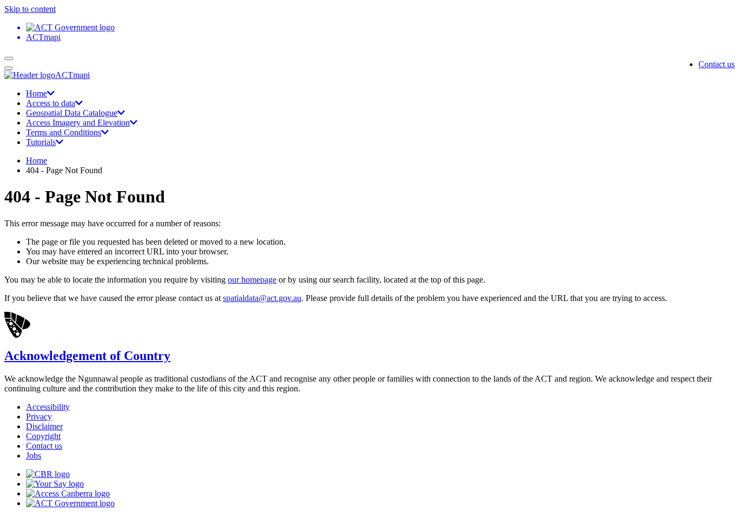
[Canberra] (48, 474)
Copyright (43, 436)
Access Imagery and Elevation (78, 122)
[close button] (8, 68)
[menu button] (8, 58)
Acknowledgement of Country (87, 356)
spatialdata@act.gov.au (262, 298)
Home (36, 93)
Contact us (716, 64)
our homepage (252, 279)
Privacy (39, 416)
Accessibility (48, 406)
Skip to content (30, 9)
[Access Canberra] (68, 493)
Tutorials (41, 142)
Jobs (33, 455)
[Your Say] (55, 483)
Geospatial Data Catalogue (71, 112)
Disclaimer (44, 426)
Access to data (50, 103)
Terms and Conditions (63, 132)
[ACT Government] (70, 503)
